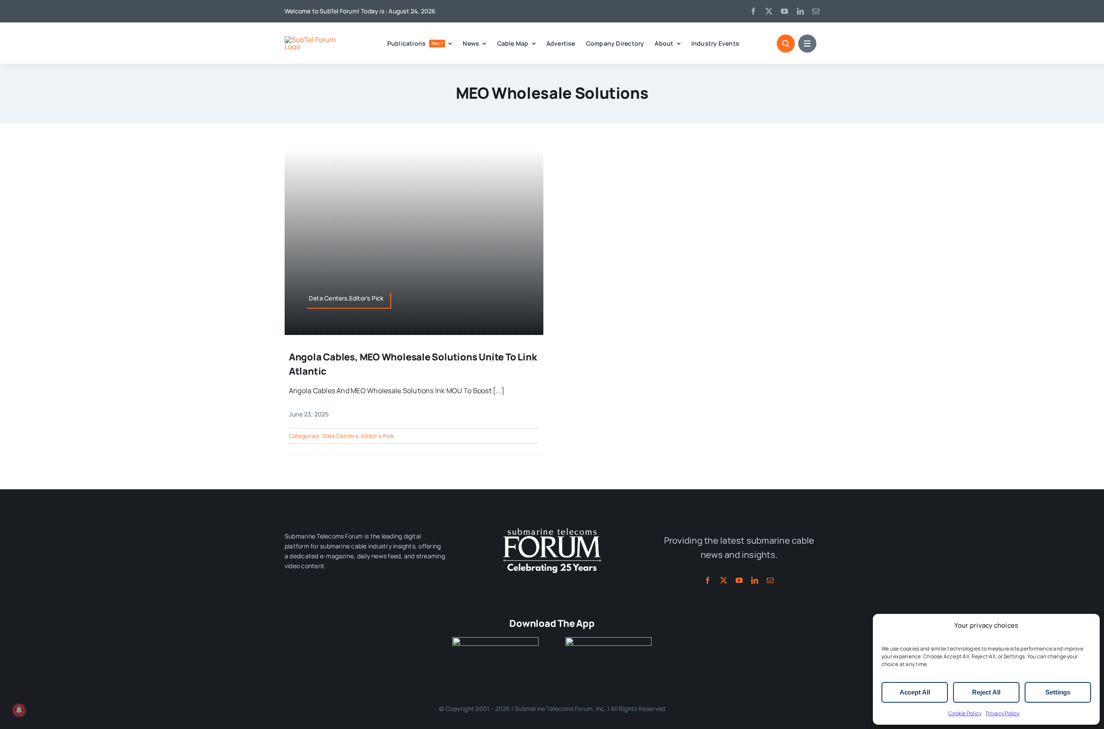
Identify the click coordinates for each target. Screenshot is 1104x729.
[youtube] (784, 11)
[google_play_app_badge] (608, 640)
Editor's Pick (377, 436)
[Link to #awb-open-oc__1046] (786, 43)
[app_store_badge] (495, 640)
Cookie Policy (965, 713)
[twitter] (768, 11)
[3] (552, 527)
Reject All (986, 692)
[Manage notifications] (19, 710)
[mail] (815, 11)
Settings (1057, 692)
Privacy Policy (1002, 713)
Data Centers (341, 436)
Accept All (915, 692)
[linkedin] (800, 11)
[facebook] (753, 11)
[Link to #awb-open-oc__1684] (807, 43)
